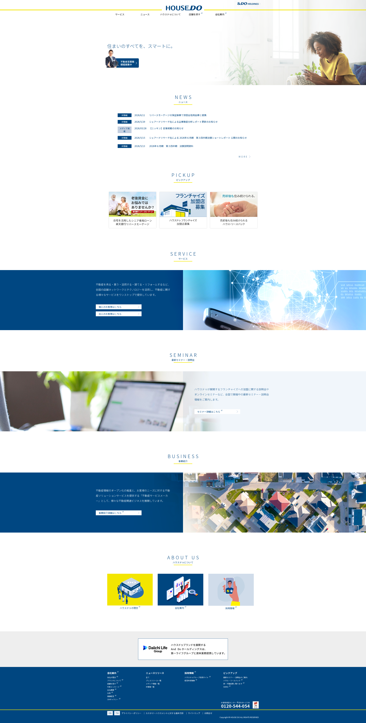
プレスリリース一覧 (153, 680)
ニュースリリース (155, 673)
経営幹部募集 (190, 680)
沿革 (109, 693)
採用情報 (189, 673)
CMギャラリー (112, 699)
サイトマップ (194, 713)
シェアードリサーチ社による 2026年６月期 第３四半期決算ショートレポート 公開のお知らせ (198, 137)
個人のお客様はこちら (110, 307)
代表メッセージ (113, 687)
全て (147, 677)
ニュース (145, 14)
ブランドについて (114, 680)
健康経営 (110, 696)
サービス (119, 14)
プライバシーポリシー (131, 713)
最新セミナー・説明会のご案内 (235, 677)
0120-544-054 (235, 706)
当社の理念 (111, 677)
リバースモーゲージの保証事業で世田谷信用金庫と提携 (177, 115)
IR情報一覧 (150, 687)
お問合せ (208, 713)
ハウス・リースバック (231, 680)
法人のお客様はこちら (110, 314)
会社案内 (219, 14)
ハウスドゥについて (170, 14)
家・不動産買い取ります (232, 683)
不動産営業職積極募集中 (127, 68)
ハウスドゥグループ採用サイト (196, 677)
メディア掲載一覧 (153, 683)
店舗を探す (194, 14)
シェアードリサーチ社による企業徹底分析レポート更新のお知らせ (183, 121)
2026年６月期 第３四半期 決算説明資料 (171, 146)
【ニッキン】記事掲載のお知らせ (166, 128)
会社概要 (110, 690)
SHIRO (225, 687)
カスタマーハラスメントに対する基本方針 (165, 713)
